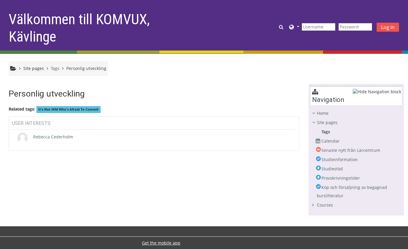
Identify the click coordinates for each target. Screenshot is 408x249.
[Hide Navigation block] (377, 91)
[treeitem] (356, 159)
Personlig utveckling (86, 68)
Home (323, 113)
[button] (282, 26)
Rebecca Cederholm (53, 137)
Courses (325, 205)
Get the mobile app (161, 243)
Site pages (33, 68)
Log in (388, 27)
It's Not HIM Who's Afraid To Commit (68, 109)
